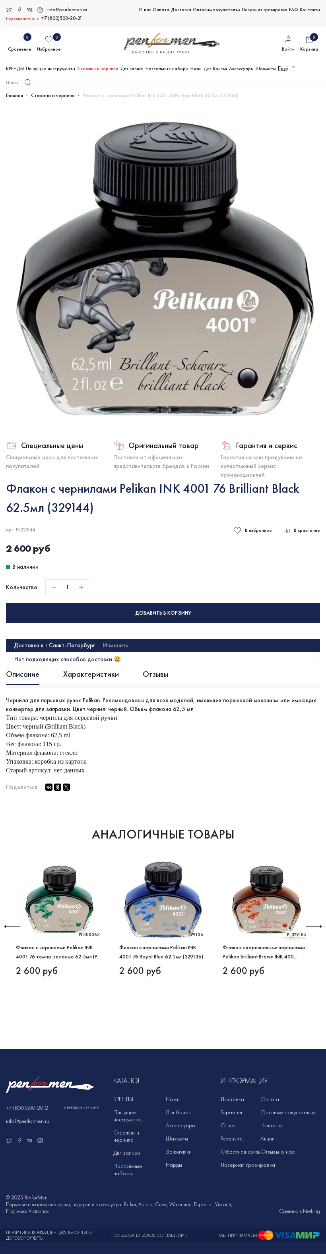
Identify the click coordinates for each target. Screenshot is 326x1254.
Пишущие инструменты (50, 68)
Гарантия (231, 1112)
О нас (145, 9)
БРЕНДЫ (15, 68)
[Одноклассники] (57, 787)
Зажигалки (179, 1151)
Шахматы (266, 68)
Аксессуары (241, 68)
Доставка (181, 9)
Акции (267, 1138)
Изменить (115, 645)
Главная (14, 95)
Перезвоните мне (22, 18)
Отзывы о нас (277, 1151)
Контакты (310, 9)
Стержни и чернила (97, 68)
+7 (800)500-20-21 (61, 18)
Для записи (132, 68)
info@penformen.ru (67, 9)
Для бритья (215, 68)
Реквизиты (232, 1138)
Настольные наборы (167, 68)
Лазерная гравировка (264, 9)
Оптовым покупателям (216, 9)
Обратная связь (240, 1151)
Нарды (174, 1164)
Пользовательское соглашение (149, 1235)
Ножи (196, 68)
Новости (271, 1125)
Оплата (161, 9)
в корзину (163, 612)
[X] (66, 787)
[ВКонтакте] (48, 787)
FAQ (293, 9)
